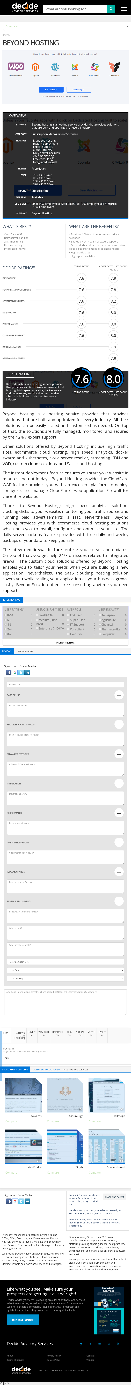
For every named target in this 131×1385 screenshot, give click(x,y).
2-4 (19, 629)
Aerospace (114, 615)
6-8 (19, 620)
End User (82, 615)
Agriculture (114, 620)
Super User (82, 620)
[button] (9, 672)
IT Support (82, 624)
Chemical (114, 624)
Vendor (90, 1359)
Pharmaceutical (114, 629)
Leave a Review (25, 651)
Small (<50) (51, 615)
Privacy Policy (54, 1355)
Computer (114, 634)
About (10, 1355)
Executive (82, 634)
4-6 (19, 624)
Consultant (82, 629)
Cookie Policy (53, 1359)
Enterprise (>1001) (51, 628)
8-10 (19, 615)
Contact (90, 1355)
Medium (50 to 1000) (50, 622)
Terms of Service (15, 1359)
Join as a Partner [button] (22, 1320)
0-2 (19, 634)
